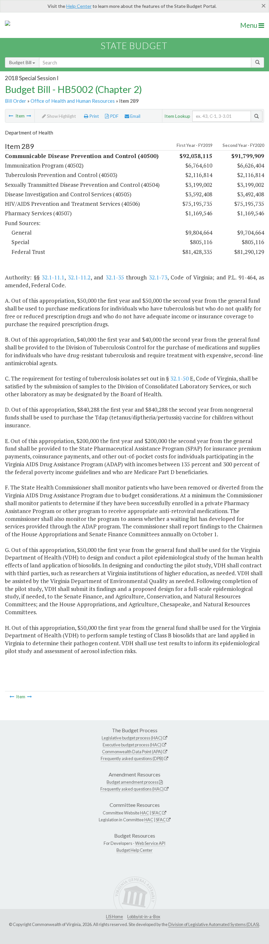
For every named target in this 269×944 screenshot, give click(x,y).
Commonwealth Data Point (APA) (132, 751)
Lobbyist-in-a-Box (143, 916)
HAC (144, 812)
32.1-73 (158, 277)
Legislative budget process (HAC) (132, 737)
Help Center (79, 6)
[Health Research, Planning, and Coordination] (29, 115)
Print (93, 116)
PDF (113, 116)
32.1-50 (179, 378)
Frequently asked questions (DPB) (132, 758)
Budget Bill (20, 62)
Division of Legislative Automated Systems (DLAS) (213, 924)
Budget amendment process (132, 782)
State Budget (134, 45)
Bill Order (15, 101)
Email (134, 116)
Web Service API (150, 843)
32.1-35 (115, 277)
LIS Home (114, 916)
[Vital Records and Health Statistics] (11, 115)
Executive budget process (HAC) (132, 744)
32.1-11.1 (53, 277)
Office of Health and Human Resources (73, 101)
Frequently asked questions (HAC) (132, 789)
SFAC (156, 812)
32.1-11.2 (79, 277)
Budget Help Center (134, 850)
